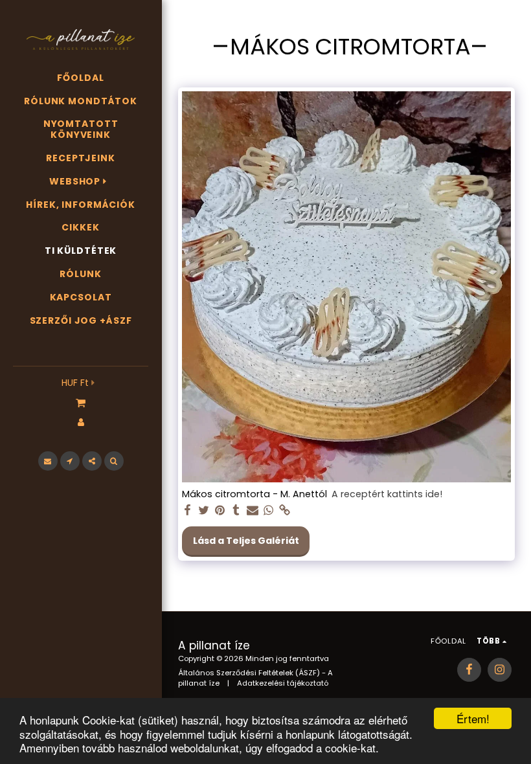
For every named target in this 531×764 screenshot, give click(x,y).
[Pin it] (220, 510)
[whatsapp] (269, 510)
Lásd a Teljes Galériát (246, 540)
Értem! (473, 718)
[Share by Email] (252, 510)
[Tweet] (204, 510)
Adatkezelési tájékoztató (282, 683)
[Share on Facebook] (188, 510)
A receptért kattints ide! (387, 494)
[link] (285, 510)
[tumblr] (236, 510)
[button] (80, 402)
